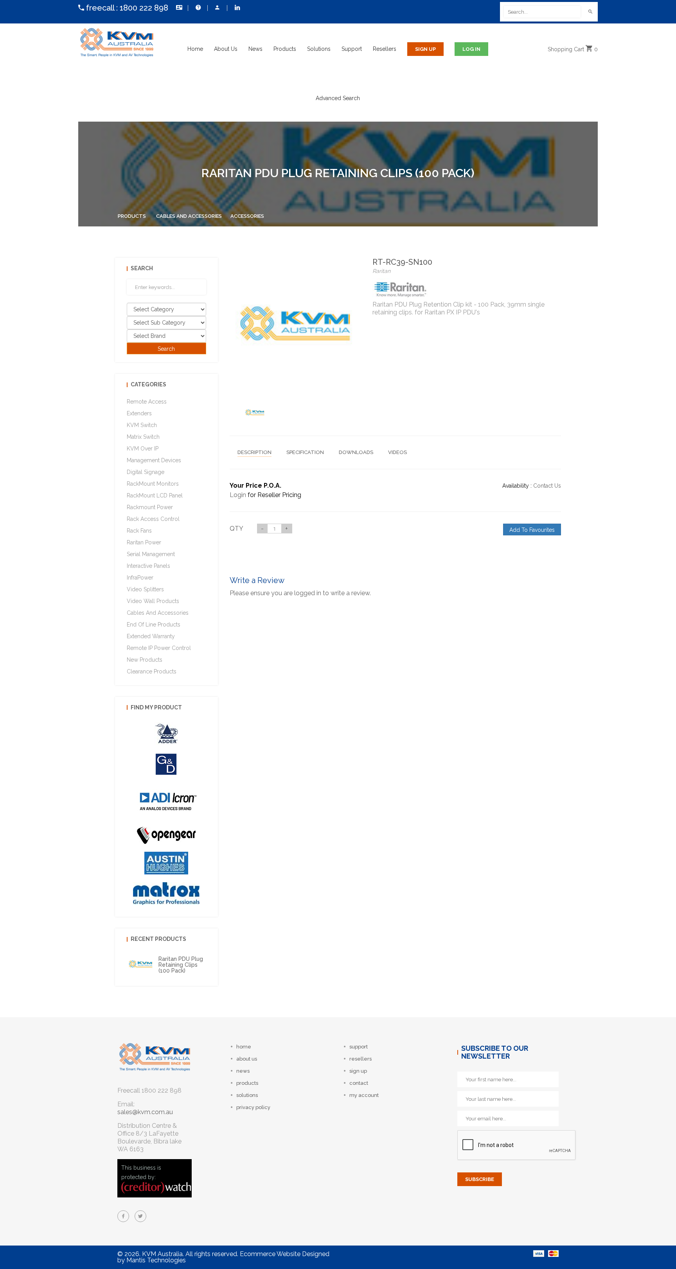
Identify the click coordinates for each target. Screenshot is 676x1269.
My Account (217, 8)
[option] (254, 412)
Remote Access (147, 401)
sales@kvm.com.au (145, 1112)
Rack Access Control (153, 519)
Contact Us (178, 8)
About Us (225, 49)
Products (284, 49)
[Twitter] (140, 1216)
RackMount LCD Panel (155, 495)
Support (352, 49)
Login (238, 495)
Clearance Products (151, 671)
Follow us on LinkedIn (236, 8)
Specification (305, 452)
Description (254, 452)
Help (197, 8)
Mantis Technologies (156, 1260)
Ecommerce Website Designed (284, 1254)
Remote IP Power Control (159, 648)
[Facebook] (123, 1216)
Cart (573, 49)
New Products (144, 660)
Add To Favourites (532, 530)
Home (195, 49)
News (255, 49)
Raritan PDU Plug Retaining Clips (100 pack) (180, 965)
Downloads (356, 452)
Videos (397, 452)
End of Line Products (153, 624)
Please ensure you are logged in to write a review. (300, 593)
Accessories (247, 216)
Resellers (384, 49)
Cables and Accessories (189, 216)
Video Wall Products (153, 601)
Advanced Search (338, 98)
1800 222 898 (144, 8)
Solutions (319, 49)
